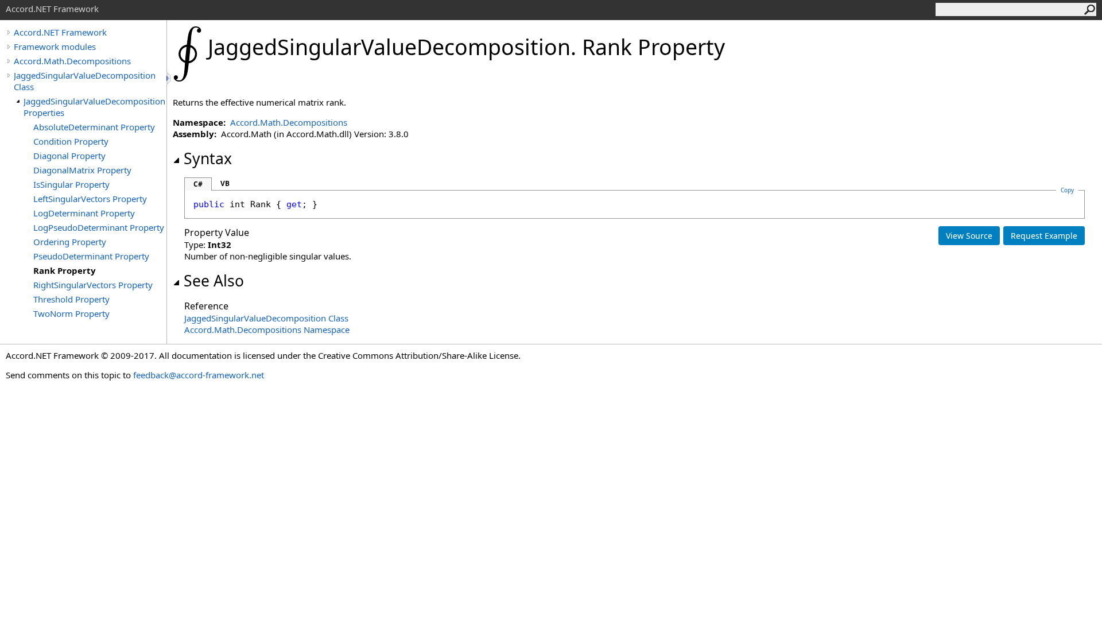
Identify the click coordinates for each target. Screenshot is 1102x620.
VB (225, 183)
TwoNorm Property (71, 313)
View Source (969, 235)
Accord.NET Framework (60, 32)
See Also (214, 280)
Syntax (208, 158)
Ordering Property (69, 241)
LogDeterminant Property (84, 213)
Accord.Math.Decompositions (72, 61)
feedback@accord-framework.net (198, 375)
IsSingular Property (71, 184)
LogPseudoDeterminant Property (98, 227)
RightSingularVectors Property (93, 284)
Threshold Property (71, 299)
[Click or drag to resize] (169, 78)
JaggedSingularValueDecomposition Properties (94, 106)
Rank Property (64, 270)
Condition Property (70, 141)
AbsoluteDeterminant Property (94, 127)
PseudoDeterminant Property (91, 256)
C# (198, 184)
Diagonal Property (69, 155)
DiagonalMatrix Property (82, 170)
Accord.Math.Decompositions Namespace (267, 329)
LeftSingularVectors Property (90, 198)
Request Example (1044, 235)
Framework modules (55, 46)
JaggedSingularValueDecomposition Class (85, 80)
